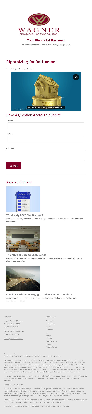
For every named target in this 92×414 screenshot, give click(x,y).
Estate (48, 327)
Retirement (50, 321)
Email (10, 134)
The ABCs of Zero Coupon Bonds (26, 254)
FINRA (70, 389)
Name (10, 120)
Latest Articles (51, 341)
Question (10, 148)
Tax (47, 333)
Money (48, 335)
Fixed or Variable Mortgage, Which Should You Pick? (39, 294)
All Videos (49, 344)
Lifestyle (49, 338)
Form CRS (12, 354)
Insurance (50, 330)
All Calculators (51, 347)
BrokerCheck (55, 356)
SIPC (75, 389)
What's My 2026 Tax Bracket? (24, 215)
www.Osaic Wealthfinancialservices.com (54, 406)
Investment (50, 324)
